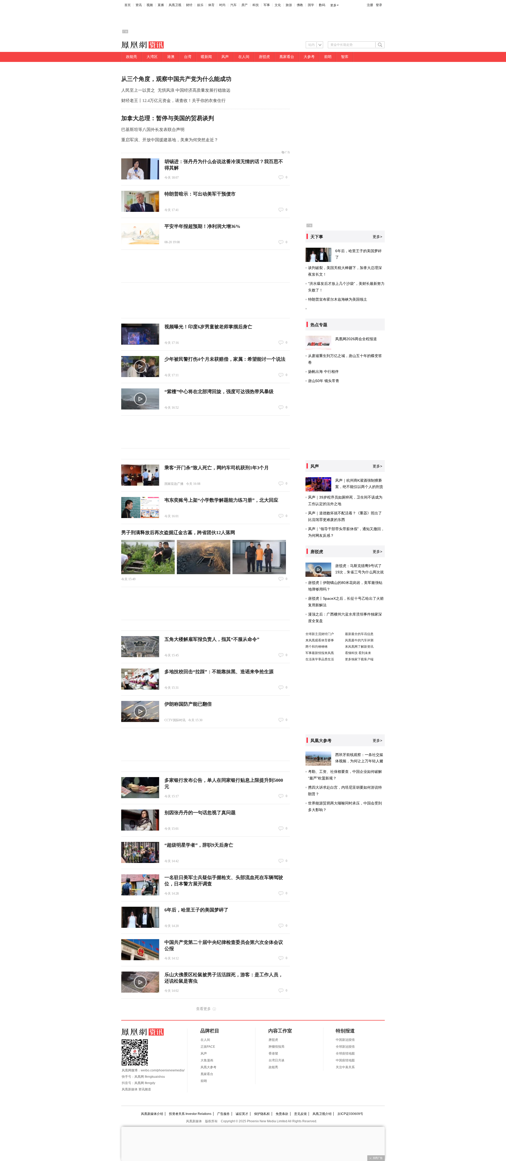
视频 (150, 5)
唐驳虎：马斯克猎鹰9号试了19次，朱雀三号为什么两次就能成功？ (359, 572)
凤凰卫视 (175, 5)
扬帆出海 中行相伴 (323, 371)
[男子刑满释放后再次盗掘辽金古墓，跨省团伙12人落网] (148, 557)
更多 (333, 5)
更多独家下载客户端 (359, 659)
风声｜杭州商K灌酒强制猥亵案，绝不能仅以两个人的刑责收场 (359, 486)
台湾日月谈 (276, 1060)
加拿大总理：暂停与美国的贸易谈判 (167, 118)
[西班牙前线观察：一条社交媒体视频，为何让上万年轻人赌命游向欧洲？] (318, 759)
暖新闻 (206, 57)
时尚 (222, 5)
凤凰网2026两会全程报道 (356, 339)
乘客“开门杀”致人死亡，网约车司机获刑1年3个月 (216, 467)
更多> (377, 237)
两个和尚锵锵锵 (316, 646)
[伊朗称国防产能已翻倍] (140, 711)
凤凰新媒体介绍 (152, 1114)
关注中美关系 (345, 1067)
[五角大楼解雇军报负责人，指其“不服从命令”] (140, 646)
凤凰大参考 (208, 1067)
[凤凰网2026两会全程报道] (318, 343)
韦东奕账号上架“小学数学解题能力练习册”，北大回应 (221, 500)
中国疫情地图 (345, 1060)
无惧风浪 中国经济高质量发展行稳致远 (194, 90)
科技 (255, 5)
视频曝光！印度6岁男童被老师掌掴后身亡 (208, 326)
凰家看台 (286, 57)
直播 (161, 5)
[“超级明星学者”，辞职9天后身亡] (140, 852)
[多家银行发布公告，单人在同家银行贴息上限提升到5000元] (140, 787)
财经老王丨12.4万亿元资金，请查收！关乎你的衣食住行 (173, 100)
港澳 (170, 57)
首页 (127, 5)
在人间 (243, 57)
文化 (278, 5)
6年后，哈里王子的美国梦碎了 (196, 910)
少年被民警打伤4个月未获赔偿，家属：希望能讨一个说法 (224, 359)
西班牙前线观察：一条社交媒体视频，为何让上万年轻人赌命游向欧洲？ (359, 761)
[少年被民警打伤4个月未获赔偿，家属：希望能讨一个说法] (140, 366)
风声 (225, 57)
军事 (267, 5)
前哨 (328, 57)
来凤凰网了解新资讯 (359, 646)
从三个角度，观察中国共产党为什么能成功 (176, 79)
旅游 (289, 5)
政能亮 (131, 57)
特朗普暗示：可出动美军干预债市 (200, 194)
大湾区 (152, 57)
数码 (322, 5)
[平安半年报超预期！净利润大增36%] (140, 233)
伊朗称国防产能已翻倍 (188, 704)
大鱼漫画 (207, 1060)
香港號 (273, 1053)
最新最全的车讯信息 (359, 634)
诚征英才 (242, 1114)
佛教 (300, 5)
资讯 (138, 5)
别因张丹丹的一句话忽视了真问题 (200, 812)
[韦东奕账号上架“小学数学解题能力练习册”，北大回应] (140, 507)
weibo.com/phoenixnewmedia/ (162, 1070)
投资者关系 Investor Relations (190, 1114)
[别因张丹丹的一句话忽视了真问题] (140, 820)
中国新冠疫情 (345, 1040)
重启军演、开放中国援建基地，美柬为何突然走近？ (169, 140)
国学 (311, 5)
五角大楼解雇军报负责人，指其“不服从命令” (211, 639)
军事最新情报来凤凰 (319, 653)
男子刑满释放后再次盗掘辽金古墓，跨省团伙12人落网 (178, 532)
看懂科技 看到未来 (358, 653)
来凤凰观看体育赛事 (319, 640)
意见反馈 (300, 1114)
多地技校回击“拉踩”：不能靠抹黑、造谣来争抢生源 (219, 671)
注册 (370, 5)
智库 (344, 57)
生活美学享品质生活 (319, 659)
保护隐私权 (262, 1114)
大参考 (309, 57)
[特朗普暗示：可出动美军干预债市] (140, 201)
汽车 (233, 5)
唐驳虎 (264, 57)
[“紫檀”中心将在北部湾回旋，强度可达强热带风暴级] (140, 398)
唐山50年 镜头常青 (323, 381)
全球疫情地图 (345, 1053)
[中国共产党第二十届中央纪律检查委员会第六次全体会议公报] (140, 949)
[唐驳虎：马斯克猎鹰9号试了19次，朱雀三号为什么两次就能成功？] (318, 570)
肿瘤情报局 (276, 1046)
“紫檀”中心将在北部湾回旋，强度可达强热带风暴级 (219, 391)
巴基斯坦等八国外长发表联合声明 (152, 129)
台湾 (187, 57)
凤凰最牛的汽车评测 (359, 640)
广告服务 (223, 1114)
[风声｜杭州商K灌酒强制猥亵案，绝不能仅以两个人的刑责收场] (318, 484)
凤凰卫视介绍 (322, 1114)
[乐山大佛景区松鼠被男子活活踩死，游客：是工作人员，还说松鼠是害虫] (140, 982)
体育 (211, 5)
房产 (244, 5)
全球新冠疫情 (345, 1046)
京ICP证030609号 (350, 1114)
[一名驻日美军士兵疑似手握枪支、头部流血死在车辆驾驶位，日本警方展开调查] (140, 884)
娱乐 (200, 5)
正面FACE (208, 1046)
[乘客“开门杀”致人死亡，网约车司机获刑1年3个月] (140, 475)
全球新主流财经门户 (319, 634)
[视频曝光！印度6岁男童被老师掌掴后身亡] (140, 334)
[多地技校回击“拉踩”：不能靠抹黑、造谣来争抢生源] (140, 679)
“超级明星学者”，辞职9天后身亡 (198, 845)
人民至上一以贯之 (138, 90)
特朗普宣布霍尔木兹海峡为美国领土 (337, 299)
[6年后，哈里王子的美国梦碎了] (140, 917)
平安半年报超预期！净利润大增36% (202, 226)
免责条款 (282, 1114)
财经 (189, 5)
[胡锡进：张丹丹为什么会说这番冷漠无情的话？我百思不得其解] (140, 168)
